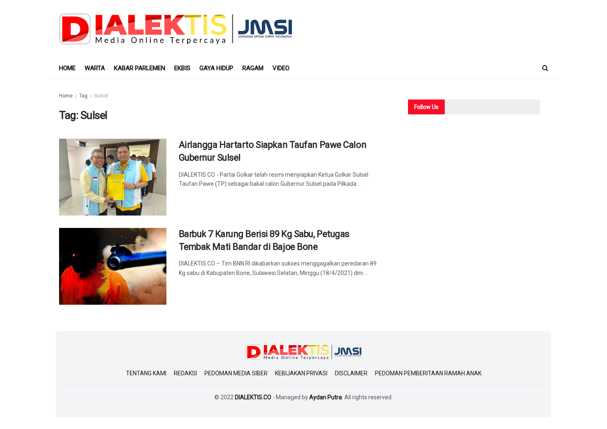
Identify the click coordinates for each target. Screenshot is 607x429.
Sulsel (101, 96)
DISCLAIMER (351, 373)
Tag (83, 96)
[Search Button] (545, 68)
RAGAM (252, 68)
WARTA (95, 68)
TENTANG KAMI (146, 373)
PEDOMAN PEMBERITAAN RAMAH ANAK (428, 373)
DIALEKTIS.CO (253, 397)
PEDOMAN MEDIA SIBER (236, 373)
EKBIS (182, 68)
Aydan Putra (325, 397)
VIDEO (281, 68)
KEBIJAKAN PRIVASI (301, 373)
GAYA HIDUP (216, 68)
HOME (67, 68)
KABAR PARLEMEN (139, 68)
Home (66, 96)
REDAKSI (185, 373)
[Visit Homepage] (175, 29)
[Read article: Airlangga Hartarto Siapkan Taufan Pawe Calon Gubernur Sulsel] (112, 177)
